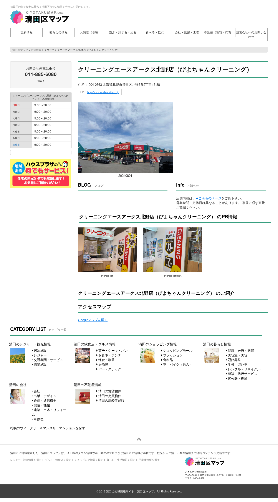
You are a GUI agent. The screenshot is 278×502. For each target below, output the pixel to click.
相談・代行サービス (242, 373)
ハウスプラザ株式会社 (196, 471)
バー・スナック (109, 369)
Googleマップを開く (93, 319)
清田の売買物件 (109, 395)
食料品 (167, 359)
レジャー (40, 355)
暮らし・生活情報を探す (121, 459)
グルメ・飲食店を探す (58, 459)
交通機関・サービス (48, 359)
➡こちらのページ (208, 198)
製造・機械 (41, 405)
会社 (36, 391)
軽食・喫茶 (106, 359)
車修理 (38, 419)
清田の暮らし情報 (217, 343)
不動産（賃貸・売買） (219, 32)
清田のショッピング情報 (158, 343)
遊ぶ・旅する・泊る (122, 32)
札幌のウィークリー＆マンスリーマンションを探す (47, 428)
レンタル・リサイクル (243, 369)
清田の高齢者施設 (111, 400)
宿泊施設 (40, 350)
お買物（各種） (90, 32)
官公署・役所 (237, 378)
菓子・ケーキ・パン (113, 350)
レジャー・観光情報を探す (25, 459)
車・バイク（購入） (177, 364)
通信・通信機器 (44, 400)
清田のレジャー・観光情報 (30, 343)
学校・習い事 (237, 364)
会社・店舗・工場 (187, 32)
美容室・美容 (237, 355)
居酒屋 (103, 364)
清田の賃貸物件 (109, 391)
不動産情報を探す (149, 459)
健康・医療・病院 (240, 350)
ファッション (172, 355)
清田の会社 (17, 384)
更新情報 (26, 32)
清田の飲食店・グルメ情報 (95, 343)
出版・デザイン (44, 395)
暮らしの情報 (58, 32)
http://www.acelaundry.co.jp (103, 92)
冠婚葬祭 (234, 359)
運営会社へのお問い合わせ (251, 34)
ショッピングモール (177, 350)
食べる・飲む (155, 32)
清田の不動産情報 (88, 384)
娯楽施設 (40, 364)
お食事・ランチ (109, 355)
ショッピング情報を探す (88, 459)
